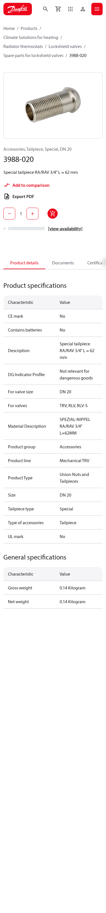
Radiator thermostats (23, 46)
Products (29, 28)
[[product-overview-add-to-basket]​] (52, 214)
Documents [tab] (63, 262)
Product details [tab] (24, 262)
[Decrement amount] (9, 214)
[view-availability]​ (65, 228)
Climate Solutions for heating (30, 37)
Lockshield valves (65, 46)
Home (9, 28)
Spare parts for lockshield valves (33, 55)
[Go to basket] (58, 9)
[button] (70, 9)
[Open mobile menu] (97, 9)
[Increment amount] (32, 214)
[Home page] (17, 9)
